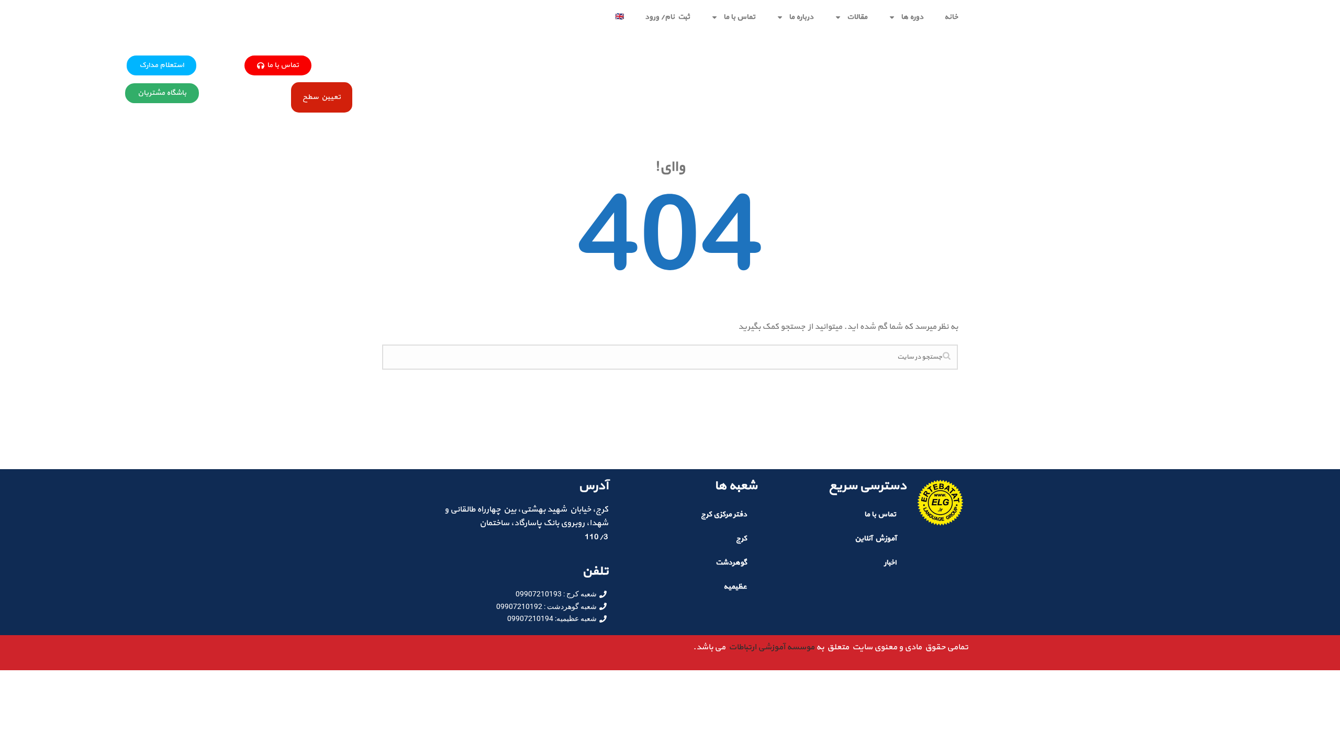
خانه (951, 17)
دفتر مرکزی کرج (724, 514)
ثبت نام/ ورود (667, 17)
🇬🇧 (619, 17)
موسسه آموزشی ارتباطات (769, 647)
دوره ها (912, 17)
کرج (741, 538)
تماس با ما (739, 17)
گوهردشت (731, 562)
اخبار (890, 562)
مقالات (857, 17)
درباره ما (801, 17)
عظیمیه (735, 586)
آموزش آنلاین (875, 538)
